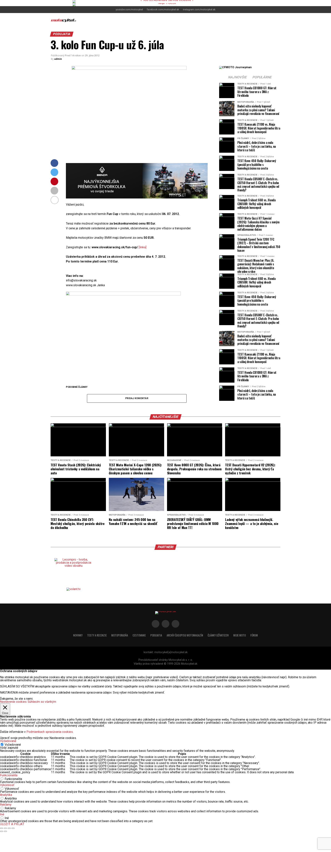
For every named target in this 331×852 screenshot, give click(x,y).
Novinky (78, 635)
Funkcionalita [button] (8, 775)
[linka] (142, 247)
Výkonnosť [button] (7, 785)
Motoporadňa (119, 635)
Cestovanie (139, 635)
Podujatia (156, 635)
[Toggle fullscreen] (9, 828)
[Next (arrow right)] (5, 831)
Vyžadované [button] (8, 741)
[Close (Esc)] (1, 828)
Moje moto (239, 635)
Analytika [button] (6, 795)
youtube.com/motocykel (129, 9)
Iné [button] (2, 814)
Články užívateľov (218, 635)
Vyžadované (13, 744)
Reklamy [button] (5, 804)
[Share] (5, 828)
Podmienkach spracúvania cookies (49, 732)
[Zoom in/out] (13, 828)
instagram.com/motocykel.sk (199, 9)
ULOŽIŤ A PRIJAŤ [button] (12, 824)
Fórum (254, 635)
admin (58, 58)
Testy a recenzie (97, 635)
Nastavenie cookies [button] (13, 702)
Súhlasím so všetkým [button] (42, 702)
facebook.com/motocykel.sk (163, 9)
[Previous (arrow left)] (1, 831)
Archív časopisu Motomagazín (185, 635)
